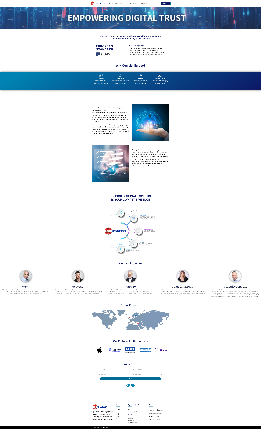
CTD (117, 418)
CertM (117, 416)
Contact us (152, 405)
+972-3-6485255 (155, 416)
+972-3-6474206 (154, 419)
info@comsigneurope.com (156, 413)
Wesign (117, 413)
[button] (92, 349)
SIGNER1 (118, 409)
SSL (129, 409)
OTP (117, 411)
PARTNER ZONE (131, 3)
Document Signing (132, 411)
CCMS (117, 415)
